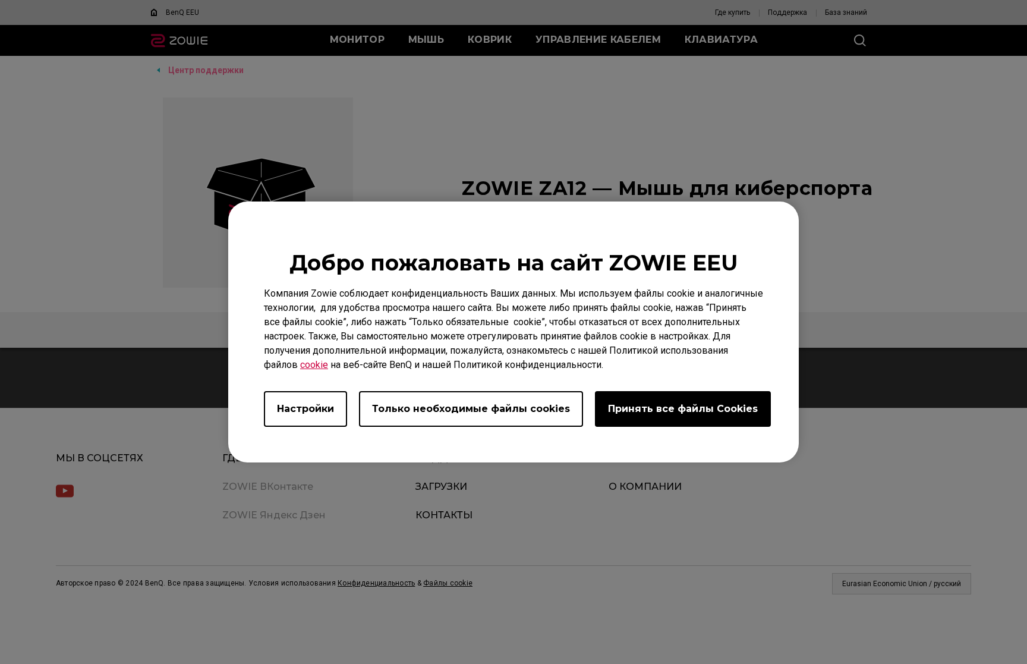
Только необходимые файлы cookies (471, 408)
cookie (314, 364)
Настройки (305, 408)
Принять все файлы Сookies (683, 408)
